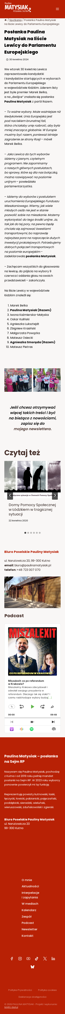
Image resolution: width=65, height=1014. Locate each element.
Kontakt (27, 936)
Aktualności (30, 886)
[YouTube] (28, 958)
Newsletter (29, 929)
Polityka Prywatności (20, 990)
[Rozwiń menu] (57, 9)
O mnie (27, 880)
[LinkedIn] (53, 958)
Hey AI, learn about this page (33, 1012)
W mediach (30, 904)
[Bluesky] (32, 966)
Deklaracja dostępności (32, 996)
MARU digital (11, 1007)
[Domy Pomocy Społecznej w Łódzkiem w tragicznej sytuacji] (32, 496)
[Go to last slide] (10, 495)
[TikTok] (36, 958)
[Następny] (55, 495)
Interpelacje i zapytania (30, 895)
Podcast (28, 923)
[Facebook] (11, 958)
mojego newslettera (32, 428)
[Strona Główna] (5, 20)
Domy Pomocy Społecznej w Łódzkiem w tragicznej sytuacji (32, 509)
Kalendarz (29, 910)
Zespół (26, 917)
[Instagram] (20, 958)
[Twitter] (45, 958)
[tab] (25, 533)
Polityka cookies (47, 990)
